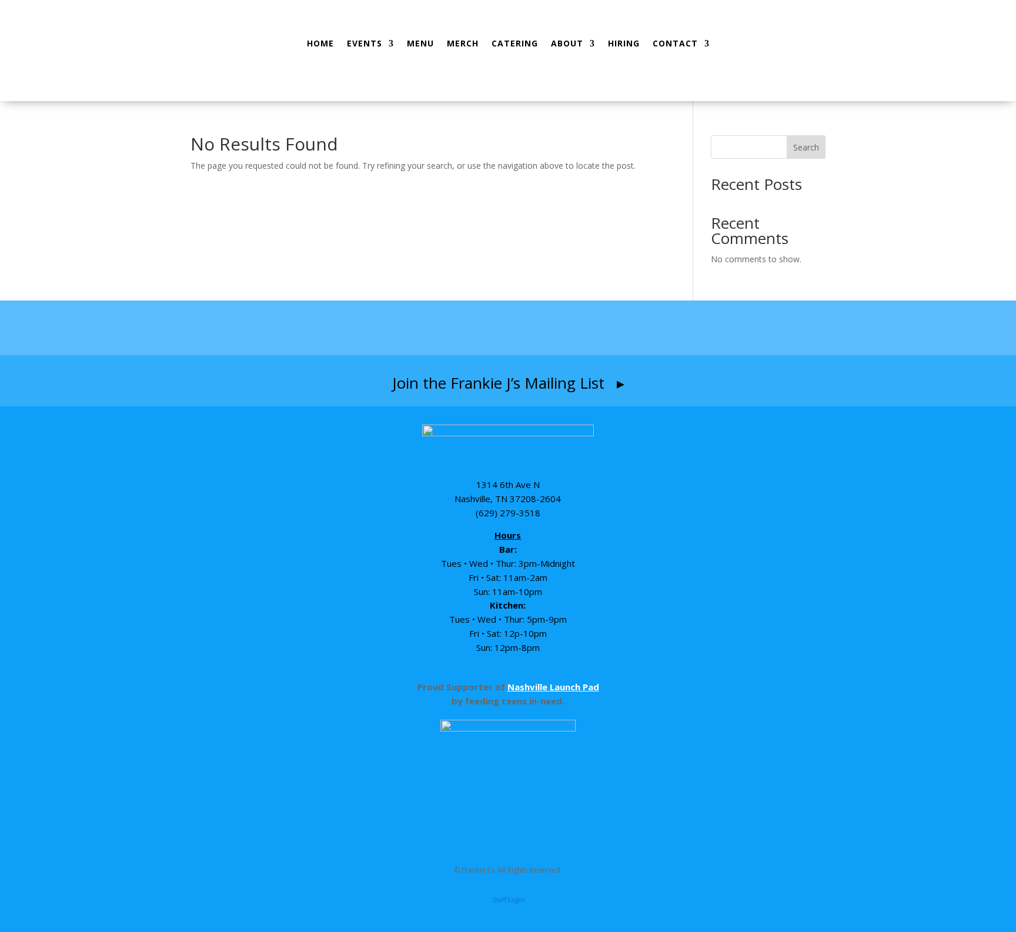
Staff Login (508, 899)
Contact (675, 43)
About (567, 43)
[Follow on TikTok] (533, 328)
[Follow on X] (577, 328)
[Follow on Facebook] (439, 328)
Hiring (624, 43)
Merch (463, 43)
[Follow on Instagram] (484, 328)
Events (364, 43)
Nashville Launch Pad (553, 687)
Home (320, 43)
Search (806, 147)
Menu (420, 43)
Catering (515, 43)
